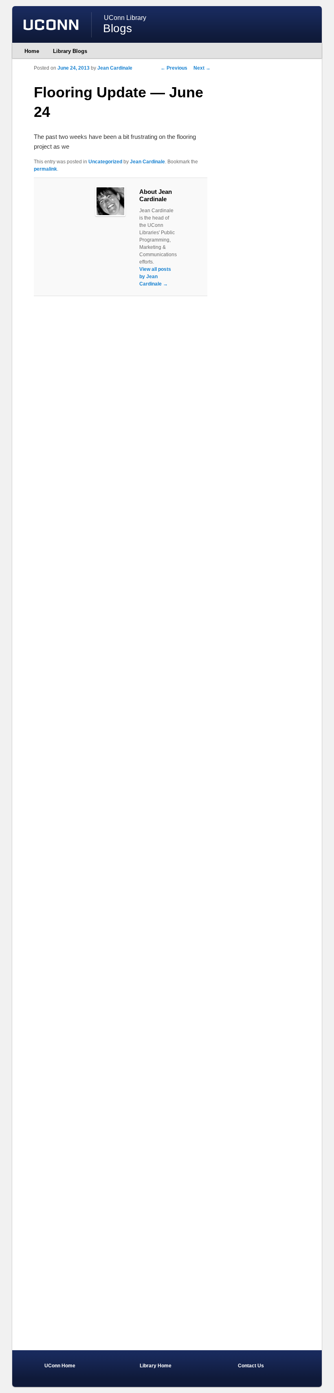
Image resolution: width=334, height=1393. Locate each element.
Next (202, 68)
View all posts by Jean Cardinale (155, 276)
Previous (173, 68)
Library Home (155, 1366)
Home (31, 51)
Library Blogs (70, 51)
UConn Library (125, 17)
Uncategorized (105, 162)
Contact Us (251, 1366)
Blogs (117, 28)
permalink (45, 169)
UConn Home (59, 1366)
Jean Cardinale (114, 68)
